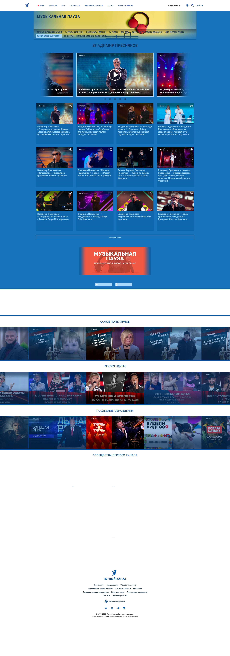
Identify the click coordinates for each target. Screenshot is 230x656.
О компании (99, 585)
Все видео (137, 588)
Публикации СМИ (119, 595)
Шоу (64, 5)
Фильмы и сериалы (94, 5)
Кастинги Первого (123, 588)
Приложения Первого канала (100, 588)
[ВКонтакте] (103, 284)
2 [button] (110, 99)
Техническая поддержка (137, 592)
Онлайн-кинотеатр (128, 585)
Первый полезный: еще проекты (92, 36)
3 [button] (115, 99)
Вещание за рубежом (117, 601)
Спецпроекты (112, 585)
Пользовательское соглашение (96, 592)
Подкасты (75, 5)
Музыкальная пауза (58, 17)
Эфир (42, 5)
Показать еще (115, 237)
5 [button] (125, 99)
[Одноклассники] (123, 284)
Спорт (110, 5)
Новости (53, 5)
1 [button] (105, 99)
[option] (115, 75)
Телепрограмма (125, 5)
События (106, 595)
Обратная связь (117, 592)
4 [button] (120, 99)
